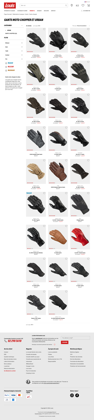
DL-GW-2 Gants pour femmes (36, 252)
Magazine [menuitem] (46, 10)
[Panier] (88, 5)
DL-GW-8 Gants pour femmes (58, 318)
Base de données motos (10, 359)
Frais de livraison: (38, 413)
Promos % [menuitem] (32, 10)
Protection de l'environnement (77, 366)
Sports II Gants (80, 88)
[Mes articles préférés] (82, 5)
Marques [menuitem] (39, 10)
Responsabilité (52, 361)
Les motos (29, 368)
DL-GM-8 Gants (58, 121)
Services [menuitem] (53, 10)
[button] (87, 1)
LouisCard (6, 366)
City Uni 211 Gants (80, 154)
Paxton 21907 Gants (36, 318)
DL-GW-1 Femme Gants (58, 220)
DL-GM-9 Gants (58, 154)
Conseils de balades (31, 354)
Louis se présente (52, 352)
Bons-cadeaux (7, 364)
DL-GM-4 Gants (36, 56)
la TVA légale (49, 412)
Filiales (50, 354)
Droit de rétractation (75, 359)
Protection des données (76, 356)
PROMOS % (10, 66)
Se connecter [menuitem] (86, 10)
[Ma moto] (77, 5)
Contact (6, 352)
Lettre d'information (9, 361)
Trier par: (74, 25)
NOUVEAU (10, 62)
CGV (71, 354)
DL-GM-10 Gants (80, 121)
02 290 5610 (14, 341)
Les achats (51, 356)
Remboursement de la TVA (55, 359)
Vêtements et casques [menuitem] (9, 10)
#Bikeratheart (29, 364)
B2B (5, 354)
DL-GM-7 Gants (80, 285)
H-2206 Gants (58, 88)
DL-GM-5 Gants (58, 56)
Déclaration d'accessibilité (77, 364)
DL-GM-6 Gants (58, 252)
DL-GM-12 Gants (36, 121)
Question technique (9, 356)
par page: (35, 25)
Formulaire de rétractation (76, 361)
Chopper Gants (80, 220)
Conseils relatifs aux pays (32, 356)
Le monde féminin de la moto (33, 352)
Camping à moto (30, 373)
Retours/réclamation (9, 368)
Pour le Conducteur (31, 371)
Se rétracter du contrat (9, 371)
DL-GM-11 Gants (36, 88)
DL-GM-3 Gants (80, 56)
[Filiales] (71, 5)
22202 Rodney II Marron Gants (58, 187)
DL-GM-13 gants (36, 220)
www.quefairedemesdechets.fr (51, 383)
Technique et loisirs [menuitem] (22, 10)
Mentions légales (74, 352)
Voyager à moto (30, 366)
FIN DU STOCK (11, 70)
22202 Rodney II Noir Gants (36, 154)
